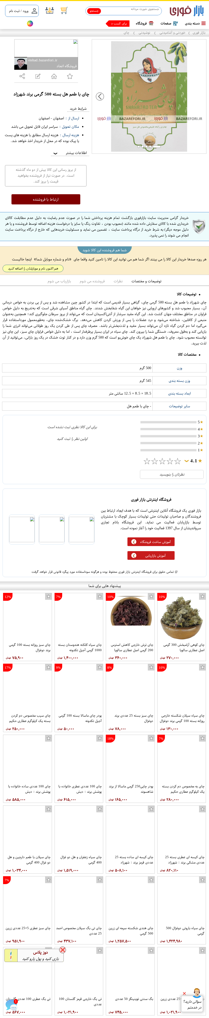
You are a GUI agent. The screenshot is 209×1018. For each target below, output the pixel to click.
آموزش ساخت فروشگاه (155, 542)
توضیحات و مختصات (147, 281)
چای (127, 32)
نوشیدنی (144, 32)
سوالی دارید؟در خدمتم (192, 1004)
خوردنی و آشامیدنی (172, 32)
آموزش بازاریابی (155, 555)
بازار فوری (199, 32)
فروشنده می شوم (92, 281)
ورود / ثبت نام (18, 10)
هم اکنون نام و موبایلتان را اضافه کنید (33, 268)
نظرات (118, 281)
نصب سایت (13, 23)
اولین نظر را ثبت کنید (72, 439)
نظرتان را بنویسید (172, 474)
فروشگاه (141, 23)
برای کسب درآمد (116, 23)
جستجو (94, 10)
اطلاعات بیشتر (69, 153)
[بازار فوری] (186, 11)
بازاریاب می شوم (59, 281)
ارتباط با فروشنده (46, 199)
